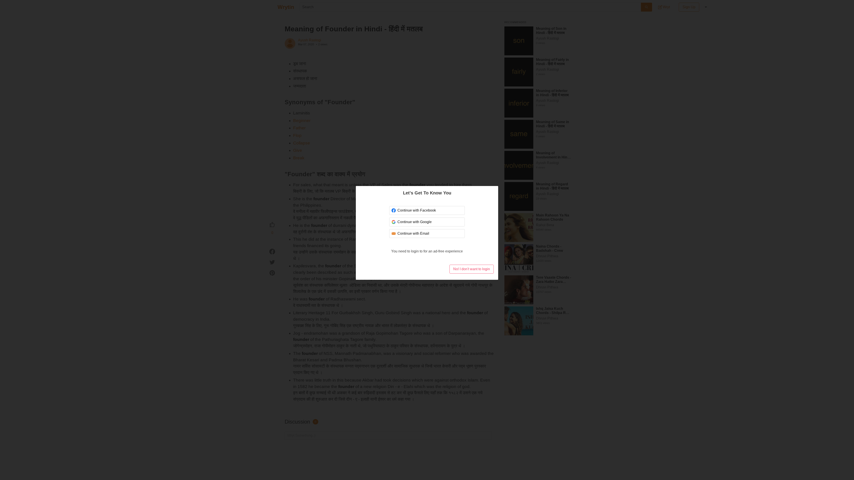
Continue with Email (413, 233)
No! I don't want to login (471, 269)
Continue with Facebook (416, 210)
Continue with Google (414, 222)
